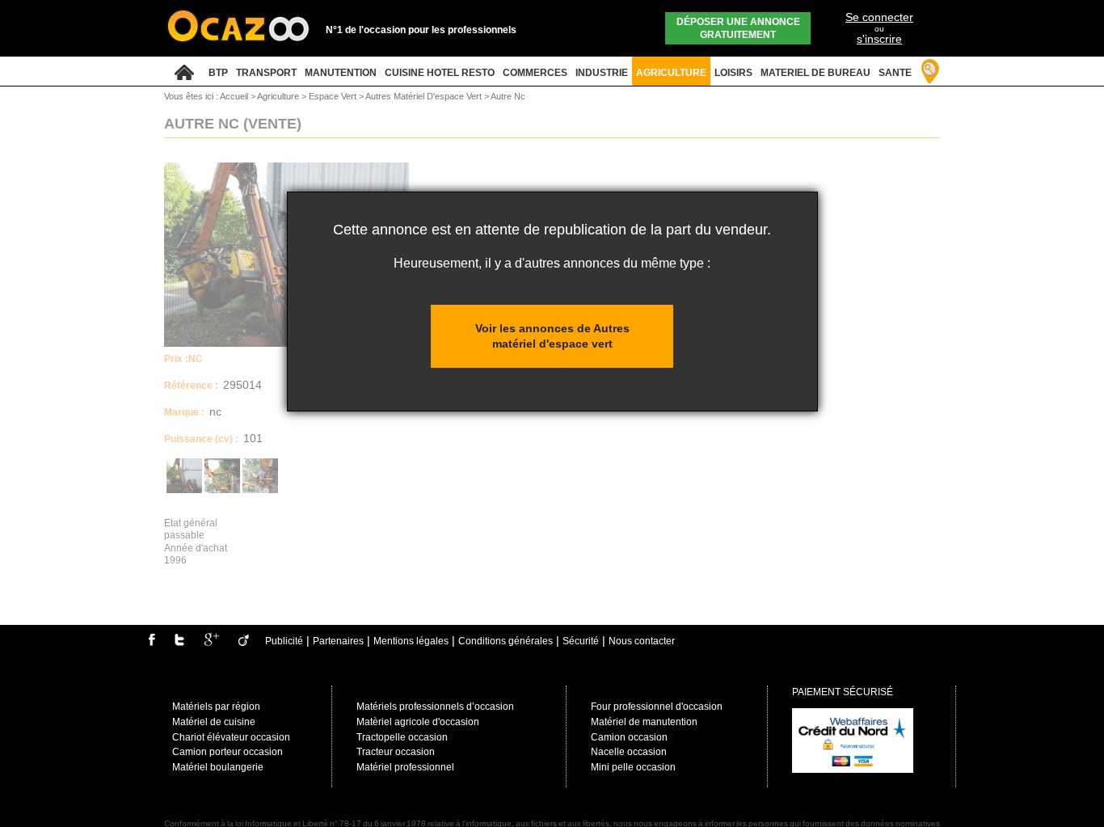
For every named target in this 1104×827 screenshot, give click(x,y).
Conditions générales (505, 641)
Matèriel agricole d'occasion (417, 722)
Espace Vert (334, 96)
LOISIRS (733, 72)
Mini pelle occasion (633, 767)
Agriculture (279, 96)
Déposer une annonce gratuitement (738, 28)
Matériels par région (216, 706)
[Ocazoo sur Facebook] (151, 642)
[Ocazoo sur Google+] (211, 642)
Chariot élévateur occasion (231, 737)
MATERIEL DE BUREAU (815, 72)
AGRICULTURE (671, 72)
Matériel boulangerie (217, 767)
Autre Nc (508, 96)
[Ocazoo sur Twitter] (179, 642)
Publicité (284, 641)
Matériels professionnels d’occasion (435, 706)
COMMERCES (535, 72)
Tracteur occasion (395, 751)
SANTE (895, 72)
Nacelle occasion (629, 751)
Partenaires (338, 641)
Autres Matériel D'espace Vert (424, 96)
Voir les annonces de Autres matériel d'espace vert (552, 336)
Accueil (234, 96)
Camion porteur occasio (224, 751)
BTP (218, 72)
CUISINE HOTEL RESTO (440, 72)
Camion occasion (629, 737)
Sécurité (581, 641)
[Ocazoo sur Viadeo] (243, 642)
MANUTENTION (341, 72)
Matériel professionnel (405, 767)
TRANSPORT (266, 72)
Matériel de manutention (644, 722)
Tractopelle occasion (402, 737)
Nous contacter (642, 641)
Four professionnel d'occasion (657, 706)
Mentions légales (411, 641)
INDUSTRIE (601, 72)
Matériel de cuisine (213, 722)
